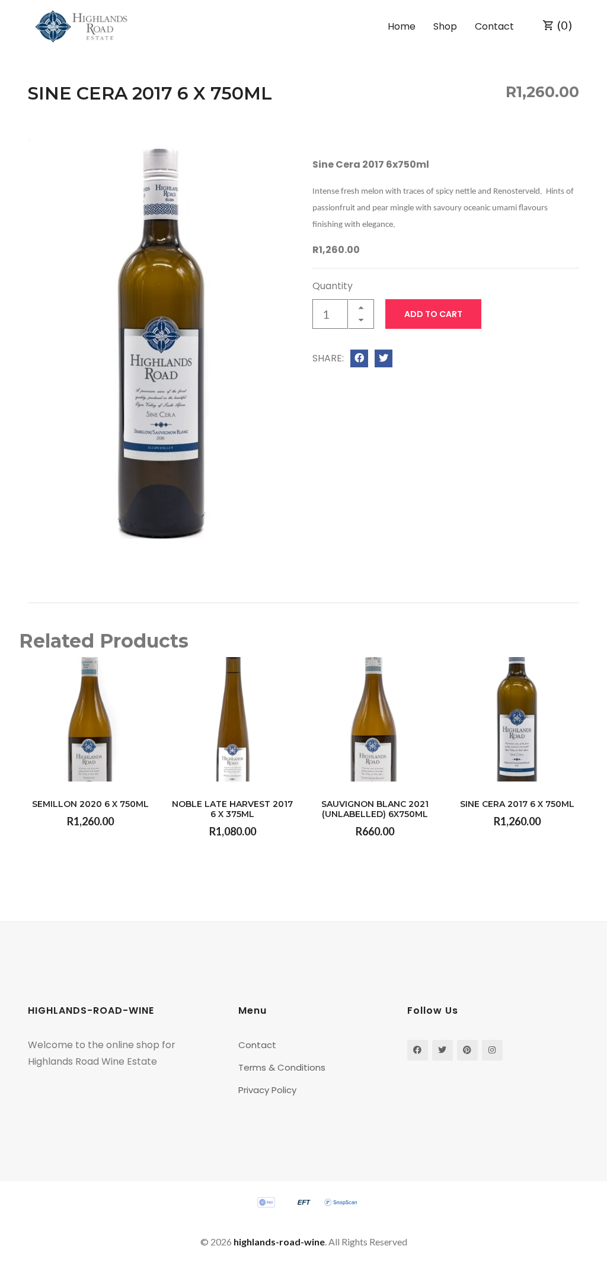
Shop (445, 26)
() (563, 25)
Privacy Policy (267, 1090)
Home (402, 26)
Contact (494, 26)
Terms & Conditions (281, 1067)
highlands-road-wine (279, 1241)
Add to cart (433, 314)
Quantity (332, 286)
